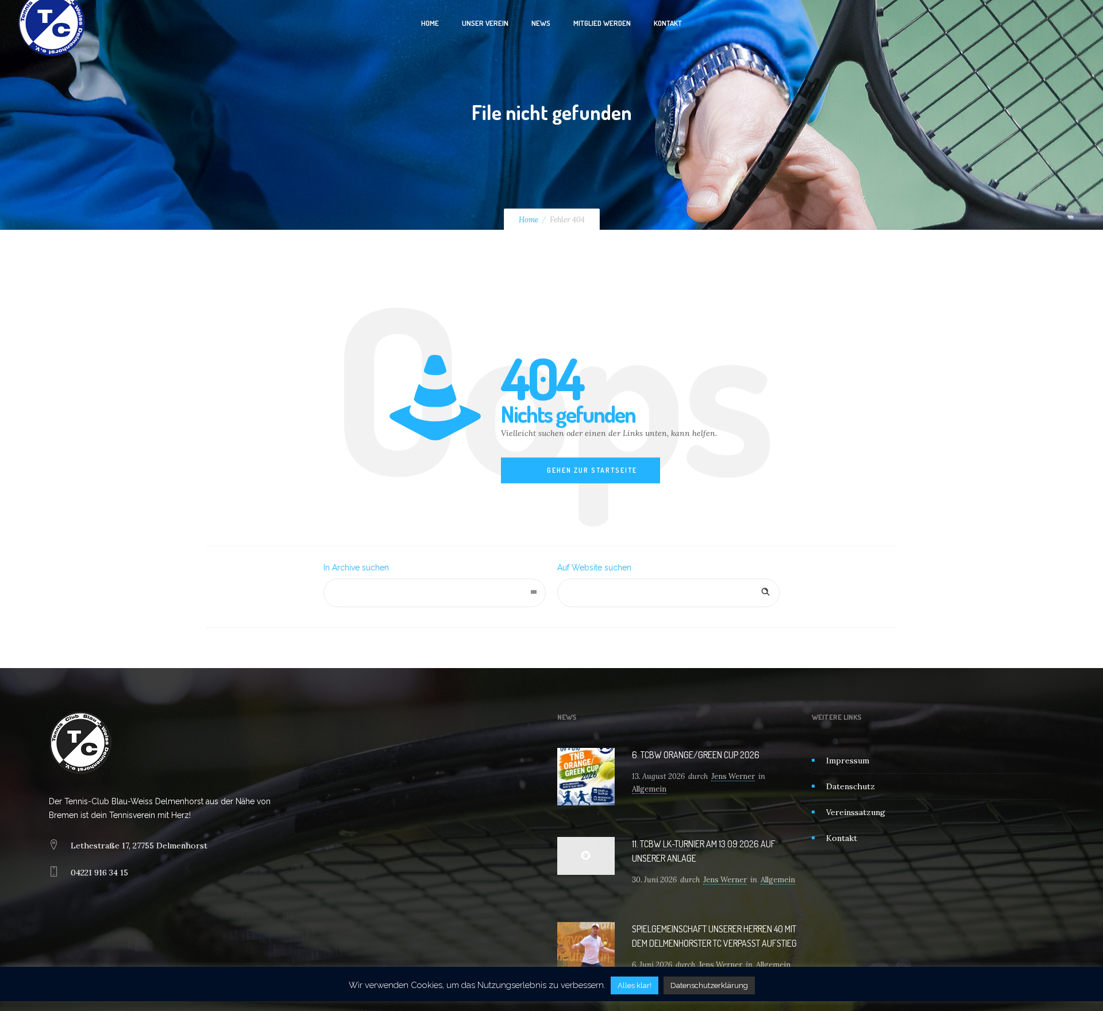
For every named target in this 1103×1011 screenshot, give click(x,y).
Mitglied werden (602, 23)
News (540, 23)
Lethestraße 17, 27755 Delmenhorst (139, 845)
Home (430, 23)
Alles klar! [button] (634, 985)
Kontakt (668, 23)
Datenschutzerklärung (709, 985)
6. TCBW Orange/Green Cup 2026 (695, 755)
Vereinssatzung (855, 812)
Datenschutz (850, 786)
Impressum (847, 760)
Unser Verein (485, 23)
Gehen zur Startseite (592, 470)
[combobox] (434, 592)
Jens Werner (733, 776)
